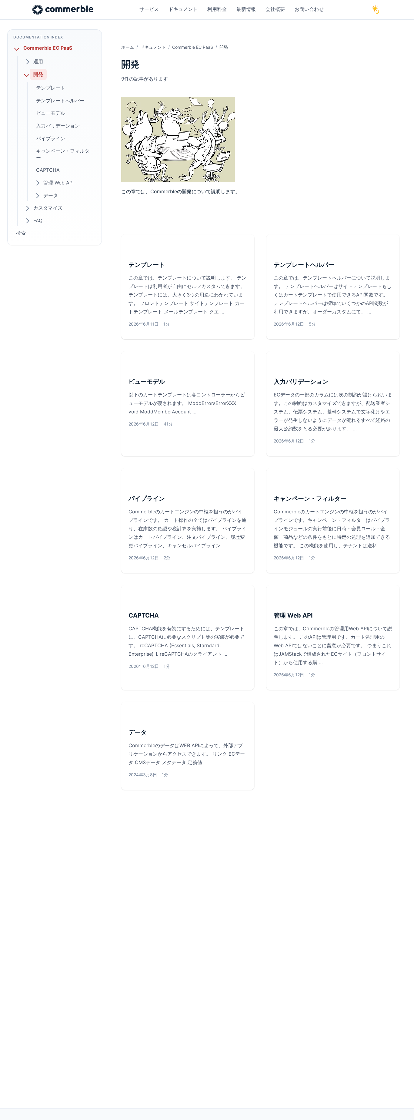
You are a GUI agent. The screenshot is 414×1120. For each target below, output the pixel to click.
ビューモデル (147, 381)
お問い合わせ (309, 9)
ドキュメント (183, 9)
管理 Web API (293, 615)
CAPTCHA (144, 615)
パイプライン (147, 498)
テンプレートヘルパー (304, 264)
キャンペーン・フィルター (310, 498)
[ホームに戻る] (62, 10)
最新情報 (246, 9)
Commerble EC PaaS (192, 47)
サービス (149, 9)
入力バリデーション (301, 381)
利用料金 (217, 9)
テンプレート (147, 264)
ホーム (127, 47)
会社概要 (275, 9)
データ (138, 732)
